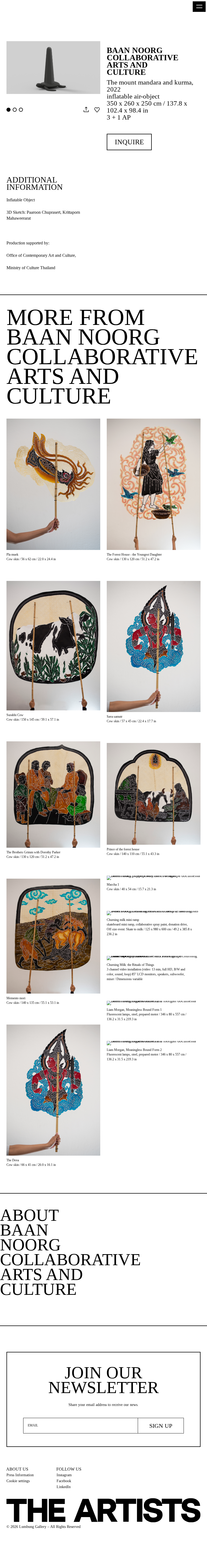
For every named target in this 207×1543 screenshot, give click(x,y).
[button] (199, 6)
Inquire (129, 142)
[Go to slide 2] (15, 110)
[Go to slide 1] (8, 110)
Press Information (20, 1475)
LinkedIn (64, 1487)
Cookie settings (18, 1481)
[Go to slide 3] (21, 110)
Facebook (64, 1481)
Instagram (64, 1475)
